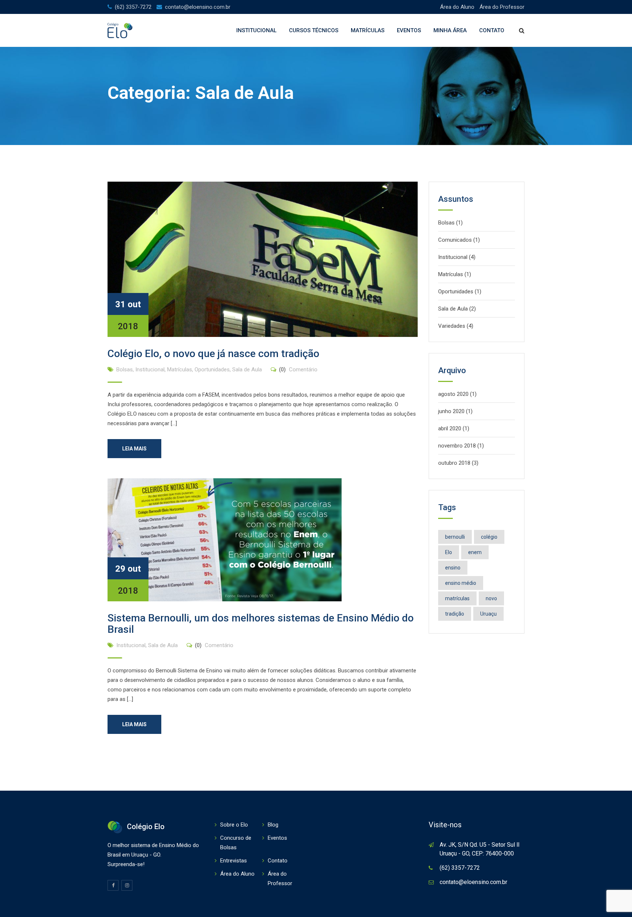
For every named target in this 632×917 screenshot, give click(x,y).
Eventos (409, 30)
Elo (448, 552)
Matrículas (367, 30)
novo (491, 598)
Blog (273, 824)
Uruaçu (488, 614)
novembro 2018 (457, 445)
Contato (491, 30)
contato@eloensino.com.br (197, 7)
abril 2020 (449, 428)
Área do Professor (501, 7)
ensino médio (460, 583)
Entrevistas (233, 860)
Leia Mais (134, 449)
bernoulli (455, 537)
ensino (452, 568)
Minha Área (450, 30)
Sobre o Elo (234, 824)
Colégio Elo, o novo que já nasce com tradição (213, 354)
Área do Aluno (457, 7)
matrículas (457, 598)
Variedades (451, 326)
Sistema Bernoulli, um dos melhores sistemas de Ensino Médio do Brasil (261, 623)
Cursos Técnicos (313, 30)
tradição (454, 614)
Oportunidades (212, 369)
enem (475, 552)
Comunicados (455, 240)
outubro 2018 (454, 463)
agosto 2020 (453, 394)
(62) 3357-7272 (133, 7)
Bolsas (124, 369)
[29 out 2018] (225, 539)
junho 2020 (451, 411)
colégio (489, 537)
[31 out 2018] (263, 259)
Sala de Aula (247, 369)
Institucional (256, 30)
